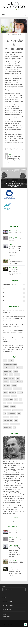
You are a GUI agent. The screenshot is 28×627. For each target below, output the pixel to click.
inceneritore (14, 395)
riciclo (11, 417)
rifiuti (16, 417)
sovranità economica (15, 424)
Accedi (4, 597)
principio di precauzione (17, 410)
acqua (5, 360)
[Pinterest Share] (22, 150)
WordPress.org (7, 609)
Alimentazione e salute (16, 35)
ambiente (16, 371)
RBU (5, 413)
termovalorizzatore (7, 427)
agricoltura (11, 360)
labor (16, 399)
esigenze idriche (12, 392)
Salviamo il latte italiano (15, 232)
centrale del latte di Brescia (9, 378)
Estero (5, 301)
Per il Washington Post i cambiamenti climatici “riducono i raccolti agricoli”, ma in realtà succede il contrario (13, 347)
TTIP (15, 427)
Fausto (20, 34)
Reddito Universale (11, 413)
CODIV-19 (6, 381)
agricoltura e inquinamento (9, 367)
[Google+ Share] (17, 150)
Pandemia (6, 406)
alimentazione (8, 148)
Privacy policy (6, 614)
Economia (6, 297)
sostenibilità (6, 424)
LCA (5, 402)
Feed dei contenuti (7, 601)
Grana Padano (6, 395)
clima (18, 378)
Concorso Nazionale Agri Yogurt (16, 381)
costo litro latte (7, 385)
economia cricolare (17, 388)
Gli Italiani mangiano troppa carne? (12, 310)
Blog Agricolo (14, 5)
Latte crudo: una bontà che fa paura (14, 45)
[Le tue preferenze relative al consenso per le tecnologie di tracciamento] (25, 624)
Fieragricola (20, 392)
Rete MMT (6, 417)
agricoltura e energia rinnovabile (10, 364)
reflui (19, 413)
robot (16, 420)
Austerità (5, 374)
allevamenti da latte (7, 371)
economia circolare (7, 388)
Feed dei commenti (8, 605)
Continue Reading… (17, 142)
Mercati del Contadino (18, 402)
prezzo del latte (7, 410)
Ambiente (6, 288)
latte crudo (16, 148)
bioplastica (17, 374)
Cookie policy (6, 616)
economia (14, 385)
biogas (11, 374)
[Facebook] (13, 521)
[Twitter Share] (11, 150)
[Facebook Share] (5, 150)
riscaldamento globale (8, 420)
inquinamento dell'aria (8, 399)
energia (5, 392)
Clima (4, 293)
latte (20, 399)
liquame (9, 402)
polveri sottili (12, 406)
